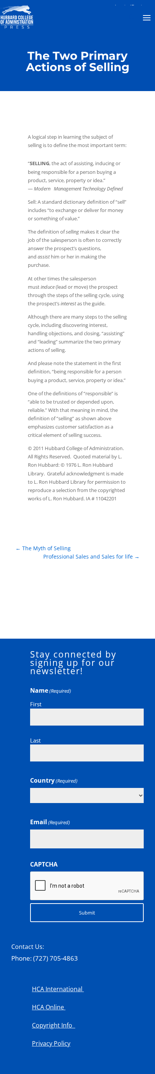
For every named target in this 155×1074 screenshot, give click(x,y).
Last (35, 740)
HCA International (58, 989)
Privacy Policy (51, 1043)
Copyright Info (53, 1025)
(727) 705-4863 (55, 958)
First (35, 704)
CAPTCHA (44, 864)
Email (50, 822)
